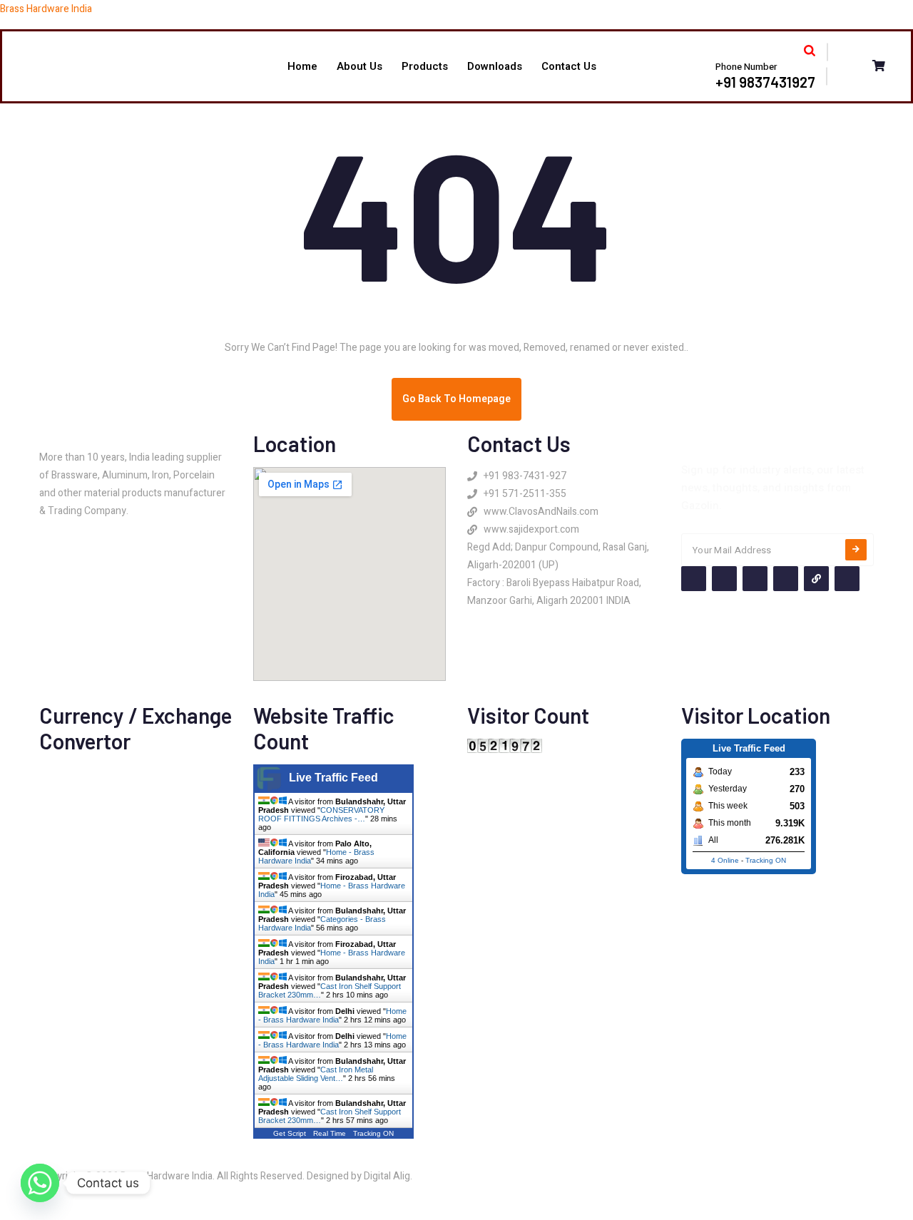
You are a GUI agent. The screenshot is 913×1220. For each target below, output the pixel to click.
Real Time (329, 1133)
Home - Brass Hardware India (332, 1015)
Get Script (289, 1133)
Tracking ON (373, 1133)
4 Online (725, 860)
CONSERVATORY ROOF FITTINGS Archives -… (321, 814)
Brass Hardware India (46, 8)
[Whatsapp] (40, 1183)
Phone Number (746, 66)
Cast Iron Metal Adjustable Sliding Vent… (315, 1073)
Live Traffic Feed (333, 778)
